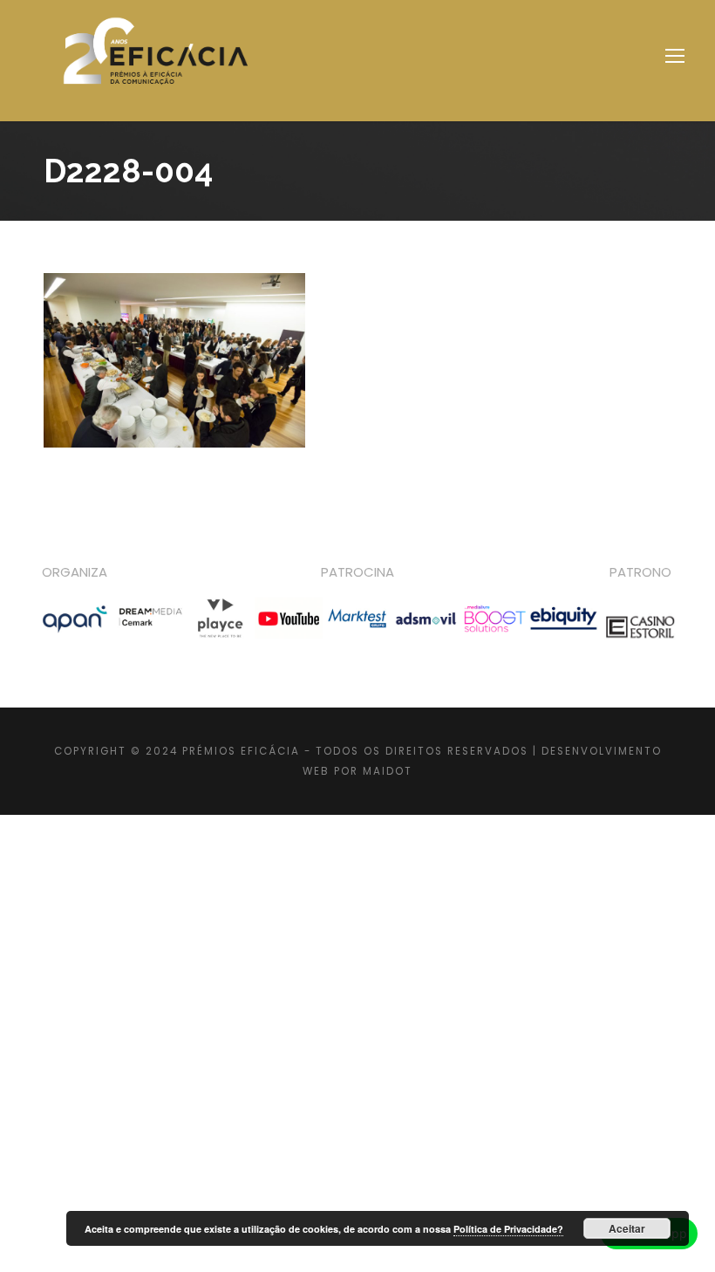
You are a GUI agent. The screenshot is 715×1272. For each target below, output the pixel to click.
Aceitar (627, 1228)
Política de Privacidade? (508, 1228)
